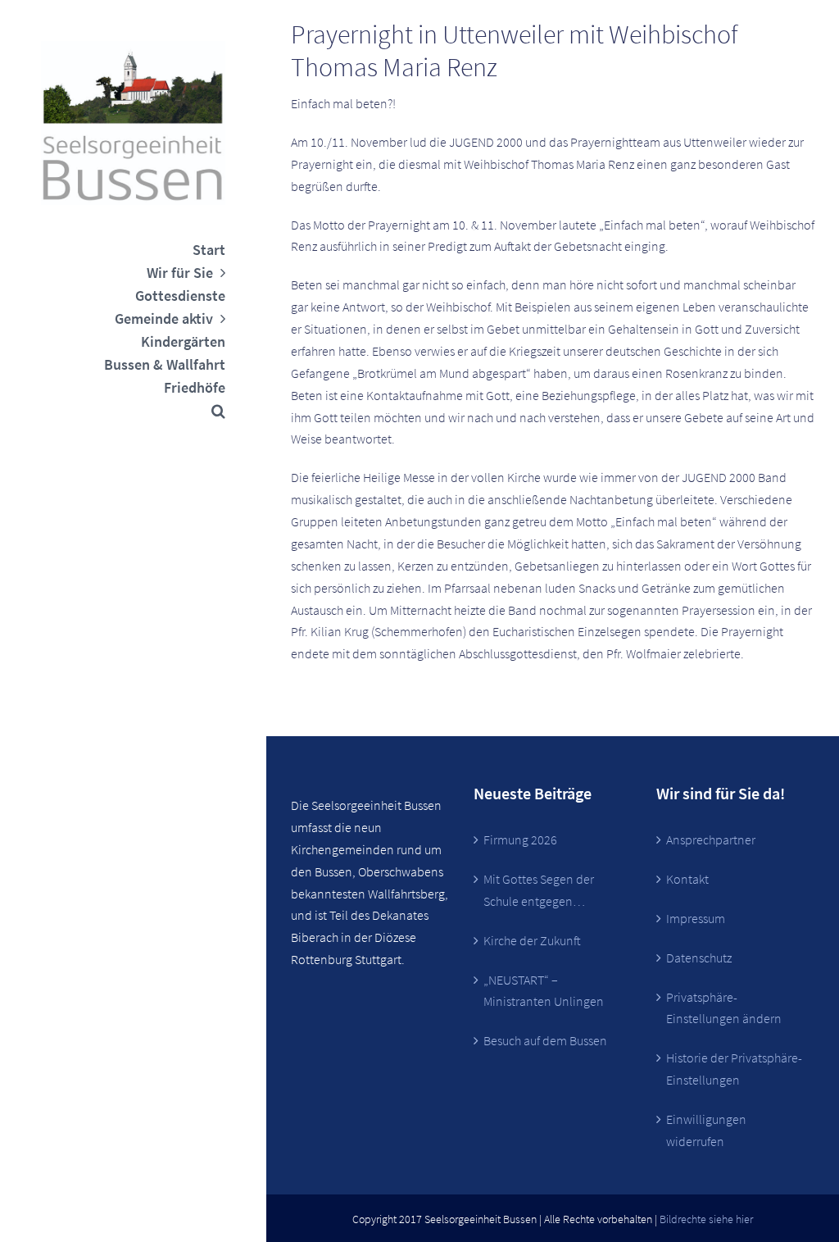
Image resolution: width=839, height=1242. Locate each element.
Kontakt (687, 879)
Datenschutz (699, 957)
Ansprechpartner (710, 839)
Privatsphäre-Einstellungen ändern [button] (724, 1008)
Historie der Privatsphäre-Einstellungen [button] (734, 1068)
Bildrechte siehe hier (706, 1219)
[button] (133, 410)
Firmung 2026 (520, 839)
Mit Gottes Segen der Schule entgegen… (538, 890)
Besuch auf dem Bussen (545, 1040)
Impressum (695, 918)
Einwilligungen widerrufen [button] (706, 1130)
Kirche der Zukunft (532, 940)
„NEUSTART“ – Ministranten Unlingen (543, 990)
